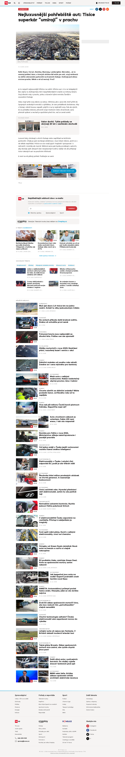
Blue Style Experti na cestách (48, 704)
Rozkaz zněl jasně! (44, 710)
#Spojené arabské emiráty (45, 265)
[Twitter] (100, 9)
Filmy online (42, 728)
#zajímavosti (21, 265)
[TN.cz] (8, 3)
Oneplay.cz (62, 221)
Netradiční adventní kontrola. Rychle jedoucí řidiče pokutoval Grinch (57, 505)
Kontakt (64, 728)
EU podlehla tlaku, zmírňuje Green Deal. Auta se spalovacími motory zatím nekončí (58, 562)
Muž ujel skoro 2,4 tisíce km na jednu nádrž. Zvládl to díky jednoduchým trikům (59, 307)
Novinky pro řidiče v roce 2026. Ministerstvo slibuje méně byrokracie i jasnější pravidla (57, 435)
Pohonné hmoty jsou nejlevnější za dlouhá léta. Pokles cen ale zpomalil (56, 335)
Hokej (64, 704)
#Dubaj (30, 265)
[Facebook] (96, 9)
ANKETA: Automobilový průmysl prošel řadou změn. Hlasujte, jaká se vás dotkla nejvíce (58, 591)
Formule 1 (42, 740)
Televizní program (67, 737)
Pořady (39, 3)
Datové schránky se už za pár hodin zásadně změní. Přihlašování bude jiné (69, 245)
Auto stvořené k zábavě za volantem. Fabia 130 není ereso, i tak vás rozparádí (63, 419)
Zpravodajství (28, 3)
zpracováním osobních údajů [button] (53, 203)
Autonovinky (54, 374)
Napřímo (41, 701)
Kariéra (64, 734)
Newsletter (18, 734)
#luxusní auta (61, 265)
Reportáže (42, 712)
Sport (61, 3)
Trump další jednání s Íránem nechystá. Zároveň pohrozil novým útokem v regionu (36, 284)
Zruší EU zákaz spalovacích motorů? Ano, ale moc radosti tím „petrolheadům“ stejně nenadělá (59, 605)
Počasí (68, 3)
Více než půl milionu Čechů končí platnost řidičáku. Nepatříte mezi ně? (59, 406)
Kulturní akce (90, 710)
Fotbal (64, 699)
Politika (17, 704)
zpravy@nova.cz (23, 741)
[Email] (103, 9)
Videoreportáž (44, 445)
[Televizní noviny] (22, 221)
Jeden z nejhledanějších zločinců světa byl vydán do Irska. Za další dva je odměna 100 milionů (36, 272)
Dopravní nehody (91, 704)
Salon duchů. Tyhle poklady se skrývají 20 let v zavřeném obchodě (59, 123)
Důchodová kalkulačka (93, 707)
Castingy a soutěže (68, 740)
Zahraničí (42, 317)
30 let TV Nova (67, 742)
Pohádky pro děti (44, 731)
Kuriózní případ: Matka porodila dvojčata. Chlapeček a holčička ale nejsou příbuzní (25, 246)
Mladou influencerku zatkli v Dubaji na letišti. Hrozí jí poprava (69, 271)
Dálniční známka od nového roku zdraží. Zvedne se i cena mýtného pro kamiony (58, 363)
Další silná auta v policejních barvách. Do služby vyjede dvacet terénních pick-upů (64, 661)
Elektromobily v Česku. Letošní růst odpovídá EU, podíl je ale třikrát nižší (57, 462)
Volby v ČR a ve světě (21, 699)
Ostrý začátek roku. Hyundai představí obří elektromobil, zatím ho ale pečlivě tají (57, 492)
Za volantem (43, 346)
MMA (64, 712)
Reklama (65, 726)
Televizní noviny (43, 699)
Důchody (17, 701)
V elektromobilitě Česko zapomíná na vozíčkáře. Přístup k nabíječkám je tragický (57, 520)
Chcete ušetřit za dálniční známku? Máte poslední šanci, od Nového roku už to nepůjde (59, 393)
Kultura (17, 712)
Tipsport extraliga (67, 707)
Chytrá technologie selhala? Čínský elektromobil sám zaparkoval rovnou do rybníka (58, 619)
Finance (17, 707)
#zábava (71, 265)
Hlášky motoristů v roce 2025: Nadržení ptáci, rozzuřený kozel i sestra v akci (58, 349)
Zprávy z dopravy (91, 701)
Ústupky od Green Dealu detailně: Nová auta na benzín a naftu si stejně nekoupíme (58, 548)
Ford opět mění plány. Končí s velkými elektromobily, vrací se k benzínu (57, 533)
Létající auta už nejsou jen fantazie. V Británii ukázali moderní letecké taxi (57, 632)
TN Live (47, 3)
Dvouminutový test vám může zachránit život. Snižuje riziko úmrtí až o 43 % (47, 246)
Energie (17, 710)
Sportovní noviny (44, 707)
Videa (54, 3)
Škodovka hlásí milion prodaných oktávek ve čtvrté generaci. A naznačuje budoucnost (59, 477)
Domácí (41, 360)
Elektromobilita (45, 459)
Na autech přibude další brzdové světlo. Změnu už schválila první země (58, 321)
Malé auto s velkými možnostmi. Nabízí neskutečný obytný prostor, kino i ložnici (64, 378)
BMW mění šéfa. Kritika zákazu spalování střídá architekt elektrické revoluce (64, 675)
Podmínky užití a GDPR (69, 731)
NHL (63, 710)
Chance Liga (66, 701)
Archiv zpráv (18, 728)
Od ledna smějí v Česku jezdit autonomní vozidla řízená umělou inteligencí (59, 448)
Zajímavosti (23, 9)
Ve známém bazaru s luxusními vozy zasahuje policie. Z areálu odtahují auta (69, 284)
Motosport (42, 737)
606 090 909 (22, 738)
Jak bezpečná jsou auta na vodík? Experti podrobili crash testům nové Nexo (64, 576)
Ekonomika (43, 332)
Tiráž (16, 731)
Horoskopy (89, 699)
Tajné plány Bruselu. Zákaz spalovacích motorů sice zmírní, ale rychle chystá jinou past (57, 647)
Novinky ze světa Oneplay (46, 742)
